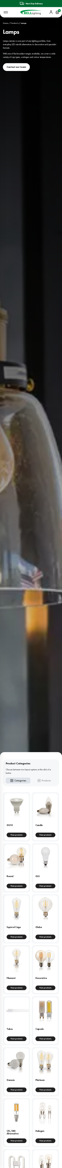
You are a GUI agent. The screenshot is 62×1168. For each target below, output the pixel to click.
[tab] (18, 780)
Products (15, 23)
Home (5, 23)
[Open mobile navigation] (6, 12)
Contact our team (16, 67)
